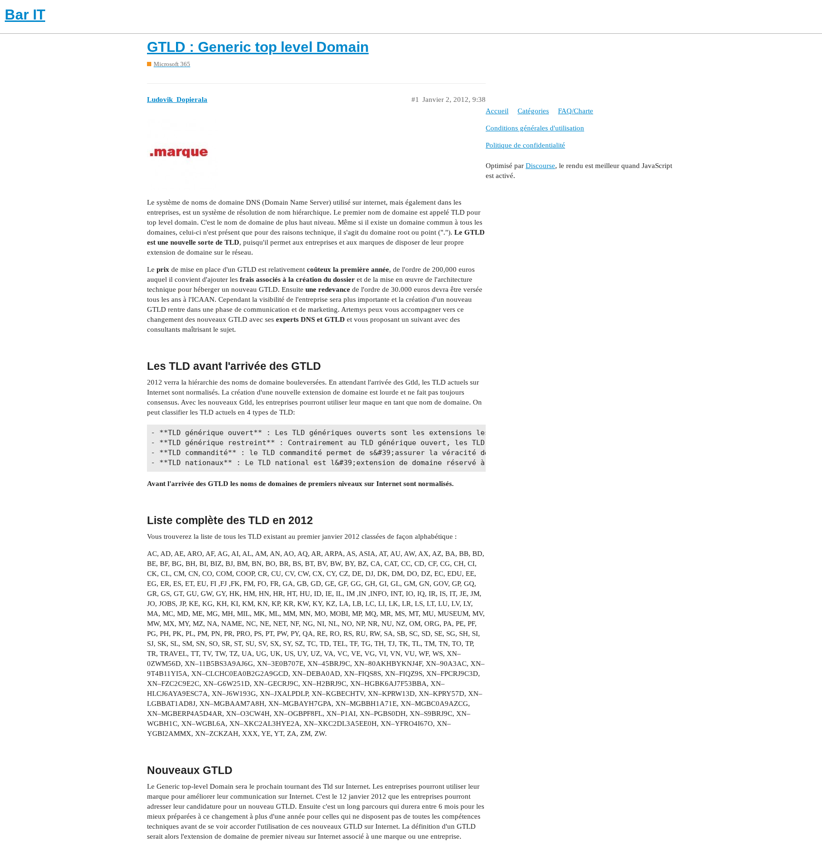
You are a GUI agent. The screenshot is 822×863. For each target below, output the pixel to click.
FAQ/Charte (575, 111)
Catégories (533, 111)
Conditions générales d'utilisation (535, 128)
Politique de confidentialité (525, 145)
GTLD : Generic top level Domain (258, 47)
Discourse (540, 165)
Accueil (497, 111)
